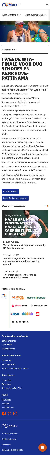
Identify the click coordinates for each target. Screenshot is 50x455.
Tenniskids (6, 400)
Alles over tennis (10, 15)
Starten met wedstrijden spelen (15, 368)
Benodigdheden (8, 364)
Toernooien (6, 384)
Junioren (5, 404)
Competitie (6, 380)
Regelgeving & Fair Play (12, 388)
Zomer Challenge (9, 341)
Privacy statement (9, 433)
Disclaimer (6, 445)
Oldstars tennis (8, 349)
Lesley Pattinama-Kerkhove (15, 198)
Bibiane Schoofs (10, 191)
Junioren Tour (8, 408)
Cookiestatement (9, 439)
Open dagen (7, 345)
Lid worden (6, 360)
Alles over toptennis (35, 15)
